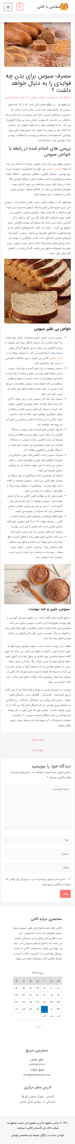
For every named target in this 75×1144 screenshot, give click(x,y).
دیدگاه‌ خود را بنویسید (59, 97)
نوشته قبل (37, 739)
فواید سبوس (37, 97)
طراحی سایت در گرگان (52, 1135)
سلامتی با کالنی (48, 7)
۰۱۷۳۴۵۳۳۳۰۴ (37, 1065)
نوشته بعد (37, 750)
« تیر (39, 1026)
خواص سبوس (54, 169)
